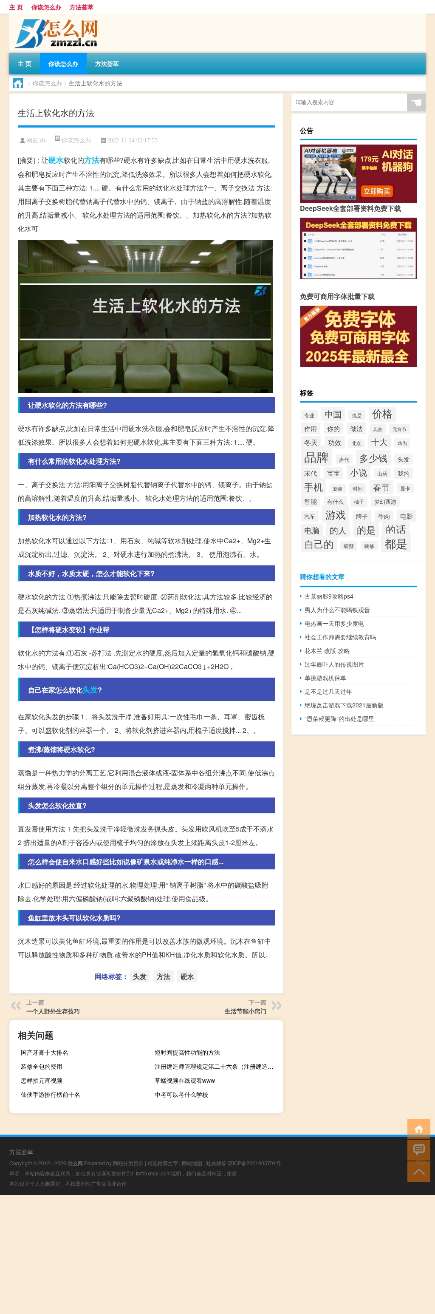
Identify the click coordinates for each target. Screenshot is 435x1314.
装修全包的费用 (41, 1066)
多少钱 (373, 457)
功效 (335, 442)
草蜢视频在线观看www (185, 1080)
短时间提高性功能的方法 (187, 1052)
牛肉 (384, 516)
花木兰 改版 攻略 (327, 650)
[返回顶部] (417, 1171)
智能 (310, 501)
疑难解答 (216, 1162)
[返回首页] (417, 1128)
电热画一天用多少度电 (334, 623)
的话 (396, 529)
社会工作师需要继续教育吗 (340, 637)
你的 (333, 428)
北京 (356, 443)
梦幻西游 (385, 501)
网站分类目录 (128, 1162)
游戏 (335, 514)
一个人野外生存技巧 (53, 1011)
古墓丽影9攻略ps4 (329, 596)
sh (42, 140)
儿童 (377, 429)
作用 (310, 428)
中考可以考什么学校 (181, 1094)
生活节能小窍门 (245, 1011)
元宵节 (400, 429)
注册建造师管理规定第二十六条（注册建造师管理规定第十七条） (218, 1066)
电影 (406, 515)
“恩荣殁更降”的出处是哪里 (339, 718)
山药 (382, 473)
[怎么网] (54, 16)
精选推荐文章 (162, 1162)
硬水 (56, 159)
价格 (382, 413)
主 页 (16, 7)
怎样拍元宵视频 (41, 1080)
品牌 (316, 456)
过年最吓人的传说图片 (334, 664)
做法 (356, 428)
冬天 (311, 442)
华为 (402, 443)
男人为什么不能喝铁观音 (337, 609)
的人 (338, 530)
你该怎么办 (46, 7)
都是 (395, 543)
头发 (90, 689)
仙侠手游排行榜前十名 (50, 1094)
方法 (91, 159)
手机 (313, 486)
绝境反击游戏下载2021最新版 (344, 705)
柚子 (359, 501)
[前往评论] (417, 1149)
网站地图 (192, 1162)
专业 (309, 415)
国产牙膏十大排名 (44, 1052)
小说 (358, 472)
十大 (379, 441)
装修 (369, 545)
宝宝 (333, 472)
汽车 (309, 516)
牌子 (362, 516)
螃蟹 (349, 545)
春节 (381, 487)
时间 (358, 488)
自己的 (318, 544)
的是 (366, 529)
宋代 (310, 472)
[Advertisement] (217, 1254)
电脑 (311, 530)
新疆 (337, 488)
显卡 (405, 488)
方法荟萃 (81, 7)
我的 (404, 473)
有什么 (335, 501)
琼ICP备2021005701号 (254, 1162)
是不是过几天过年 (328, 691)
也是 (357, 415)
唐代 (344, 459)
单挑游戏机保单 (325, 677)
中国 (333, 414)
